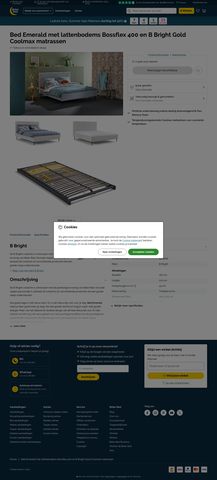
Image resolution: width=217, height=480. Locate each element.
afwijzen (72, 243)
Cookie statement (132, 240)
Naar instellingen (112, 251)
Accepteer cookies (143, 251)
